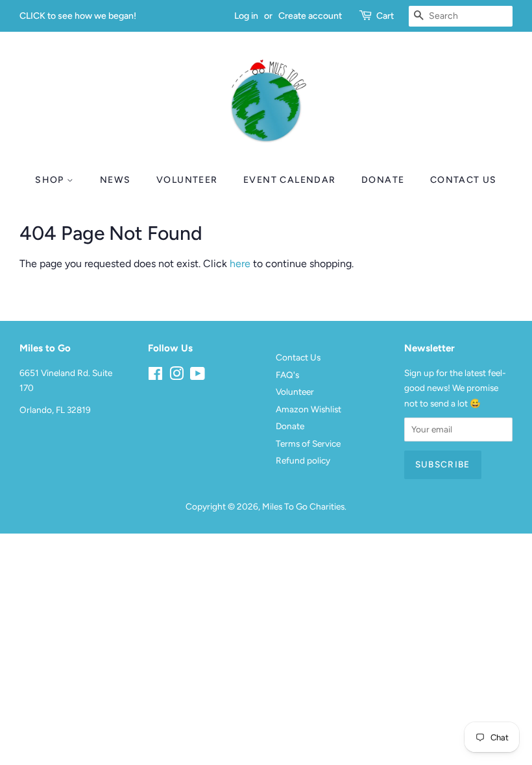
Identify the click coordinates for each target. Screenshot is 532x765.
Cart (385, 15)
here (240, 263)
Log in (246, 15)
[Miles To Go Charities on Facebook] (155, 376)
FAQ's (287, 375)
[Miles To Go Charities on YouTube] (197, 376)
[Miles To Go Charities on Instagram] (176, 376)
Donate (382, 179)
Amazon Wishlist (308, 409)
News (115, 179)
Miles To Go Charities (303, 506)
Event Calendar (289, 179)
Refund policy (303, 460)
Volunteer (187, 179)
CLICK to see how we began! (77, 15)
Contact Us (463, 179)
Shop (51, 179)
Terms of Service (308, 443)
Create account (310, 15)
